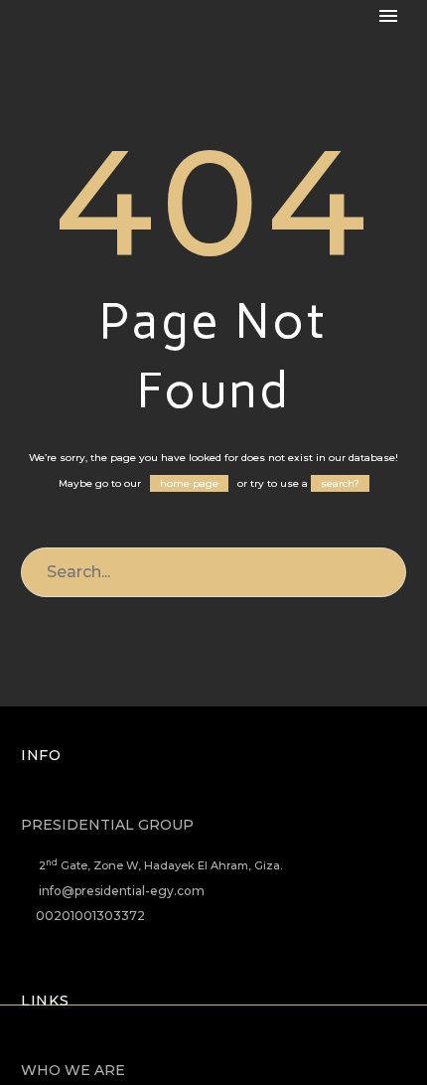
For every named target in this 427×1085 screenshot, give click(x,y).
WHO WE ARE (73, 1070)
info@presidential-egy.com (122, 890)
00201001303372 (90, 915)
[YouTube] (252, 1058)
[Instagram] (226, 1058)
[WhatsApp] (278, 1058)
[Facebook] (149, 1058)
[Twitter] (201, 1058)
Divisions (367, 48)
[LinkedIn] (175, 1058)
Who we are (236, 48)
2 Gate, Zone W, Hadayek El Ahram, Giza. (160, 865)
